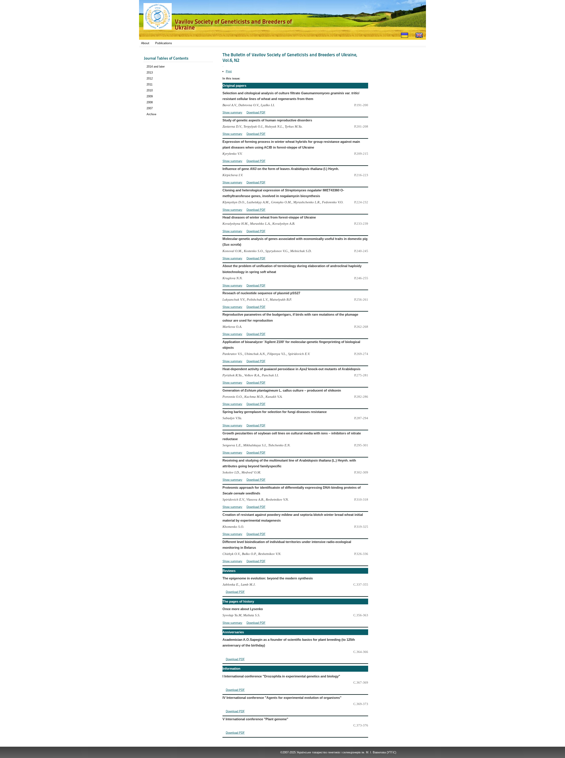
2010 (150, 90)
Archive (151, 114)
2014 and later (156, 66)
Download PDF (256, 112)
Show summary (232, 112)
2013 (150, 72)
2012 (150, 78)
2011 (150, 84)
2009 (150, 96)
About (145, 43)
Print (229, 71)
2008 (150, 102)
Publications (163, 43)
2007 (150, 108)
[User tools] (222, 66)
